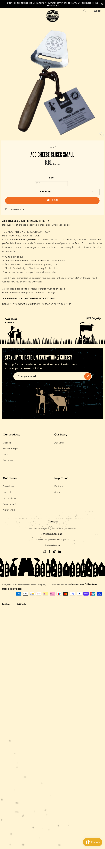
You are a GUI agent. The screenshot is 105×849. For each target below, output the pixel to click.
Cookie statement (91, 584)
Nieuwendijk (9, 510)
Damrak (7, 492)
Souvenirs (8, 461)
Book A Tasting (6, 604)
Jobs (57, 492)
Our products (11, 434)
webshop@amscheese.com (52, 534)
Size (51, 178)
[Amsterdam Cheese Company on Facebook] (49, 551)
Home (51, 147)
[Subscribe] (87, 376)
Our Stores (10, 478)
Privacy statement (78, 584)
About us (59, 443)
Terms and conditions (61, 585)
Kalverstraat (9, 504)
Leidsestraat (10, 498)
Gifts (5, 455)
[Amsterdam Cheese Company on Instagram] (44, 551)
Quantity (45, 192)
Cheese (7, 443)
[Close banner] (102, 4)
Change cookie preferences (12, 589)
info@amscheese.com (52, 545)
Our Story (60, 434)
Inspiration (61, 478)
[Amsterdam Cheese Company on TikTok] (54, 551)
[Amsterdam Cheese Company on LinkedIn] (59, 551)
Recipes (58, 486)
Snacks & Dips (10, 449)
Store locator (10, 486)
